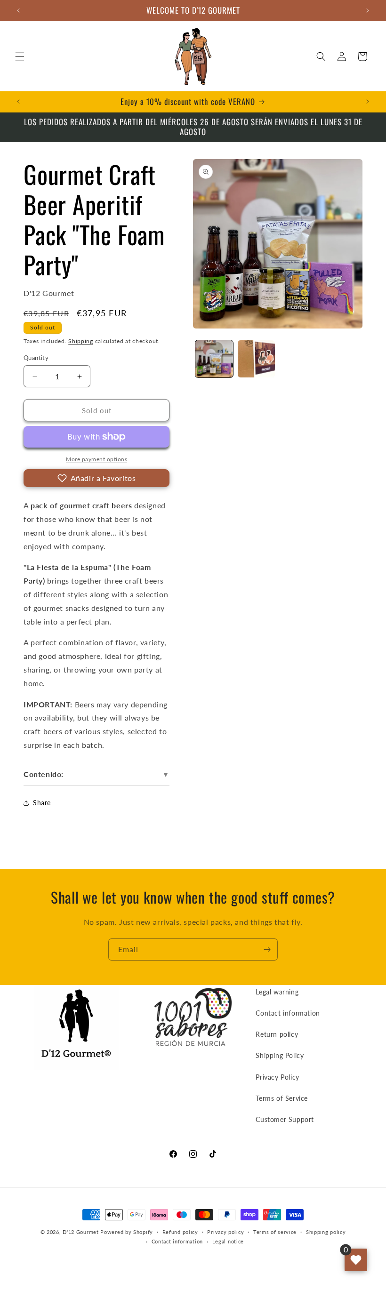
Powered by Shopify (126, 1232)
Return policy (277, 1034)
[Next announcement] (367, 10)
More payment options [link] (96, 459)
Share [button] (42, 803)
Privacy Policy (277, 1077)
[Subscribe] (267, 949)
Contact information (288, 1013)
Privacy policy (225, 1232)
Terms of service (275, 1232)
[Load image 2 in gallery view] (256, 359)
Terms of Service (282, 1098)
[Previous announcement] (18, 10)
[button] (19, 56)
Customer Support (285, 1119)
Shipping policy (326, 1232)
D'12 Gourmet (80, 1232)
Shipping (80, 341)
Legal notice (228, 1241)
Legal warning (277, 992)
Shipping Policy (280, 1055)
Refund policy (180, 1232)
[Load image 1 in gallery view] (214, 359)
